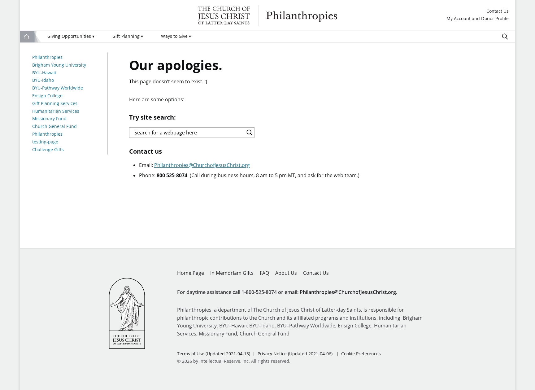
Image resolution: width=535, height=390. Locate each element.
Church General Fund (54, 126)
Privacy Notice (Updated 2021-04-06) (295, 354)
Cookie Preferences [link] (361, 354)
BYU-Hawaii (44, 73)
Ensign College (47, 96)
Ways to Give (176, 36)
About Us (286, 272)
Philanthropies (267, 15)
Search (505, 36)
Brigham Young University (59, 65)
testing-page (45, 142)
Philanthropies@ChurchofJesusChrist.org (202, 165)
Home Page (190, 272)
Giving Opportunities (70, 36)
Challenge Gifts (48, 149)
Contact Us (497, 11)
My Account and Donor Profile (477, 18)
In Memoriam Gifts (232, 272)
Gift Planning (127, 36)
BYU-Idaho (43, 80)
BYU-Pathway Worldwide (57, 88)
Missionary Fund (49, 118)
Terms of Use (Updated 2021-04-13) (213, 354)
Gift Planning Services (54, 103)
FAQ (264, 272)
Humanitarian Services (55, 111)
